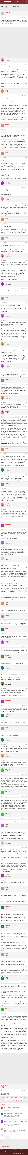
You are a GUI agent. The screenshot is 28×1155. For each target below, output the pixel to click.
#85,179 (25, 646)
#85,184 (25, 720)
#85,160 (25, 260)
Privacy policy (17, 1149)
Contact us (3, 1149)
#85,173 (25, 529)
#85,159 (25, 242)
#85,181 (25, 672)
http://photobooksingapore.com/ (13, 884)
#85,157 (25, 203)
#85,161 (25, 288)
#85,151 (25, 17)
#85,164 (25, 348)
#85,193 (25, 880)
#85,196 (25, 930)
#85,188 (25, 774)
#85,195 (25, 912)
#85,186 (25, 744)
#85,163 (25, 320)
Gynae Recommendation (11, 1129)
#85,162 (25, 302)
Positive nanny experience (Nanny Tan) (15, 1135)
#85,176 (25, 608)
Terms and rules (10, 1149)
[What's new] (23, 1)
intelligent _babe (7, 1116)
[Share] (22, 18)
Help (22, 1149)
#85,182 (25, 688)
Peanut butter (6, 1109)
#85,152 (25, 64)
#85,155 (25, 157)
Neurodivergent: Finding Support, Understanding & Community (13, 1114)
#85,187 (25, 760)
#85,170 (25, 474)
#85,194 (25, 893)
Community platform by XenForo (12, 1153)
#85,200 (25, 1090)
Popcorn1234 (6, 1130)
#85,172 (25, 509)
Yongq (5, 1136)
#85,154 (25, 129)
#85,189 (25, 796)
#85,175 (25, 563)
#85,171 (25, 488)
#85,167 (25, 402)
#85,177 (25, 620)
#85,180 (25, 661)
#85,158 (25, 223)
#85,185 (25, 733)
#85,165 (25, 370)
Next (20, 1097)
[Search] (26, 1)
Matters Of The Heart (14, 1109)
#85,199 (25, 1013)
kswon (5, 1124)
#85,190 (25, 818)
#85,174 (25, 547)
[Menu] (2, 2)
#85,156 (25, 187)
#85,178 (25, 633)
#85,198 (25, 982)
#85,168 (25, 416)
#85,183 (25, 705)
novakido (4, 9)
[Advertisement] (14, 41)
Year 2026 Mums (10, 1136)
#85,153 (25, 95)
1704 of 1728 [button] (14, 1097)
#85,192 (25, 847)
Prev (8, 1097)
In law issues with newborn (11, 1107)
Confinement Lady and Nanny (13, 1124)
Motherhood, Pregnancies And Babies (17, 1130)
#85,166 (25, 384)
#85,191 (25, 830)
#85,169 (25, 453)
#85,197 (25, 959)
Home (2, 1151)
